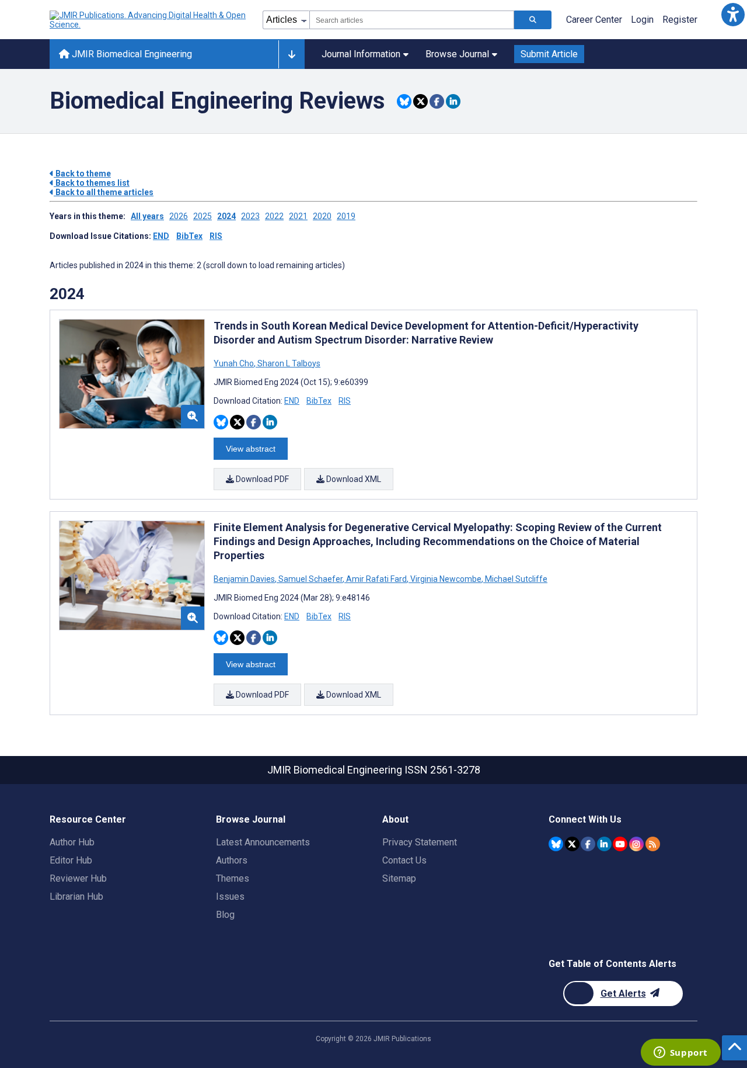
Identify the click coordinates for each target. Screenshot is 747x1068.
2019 (346, 216)
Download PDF (261, 479)
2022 (274, 216)
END (161, 236)
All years (147, 216)
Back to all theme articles (103, 192)
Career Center (594, 19)
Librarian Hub (76, 896)
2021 (298, 216)
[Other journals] (291, 54)
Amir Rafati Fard (376, 579)
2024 (226, 216)
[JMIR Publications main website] (149, 20)
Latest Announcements (263, 842)
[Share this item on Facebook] (437, 101)
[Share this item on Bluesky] (404, 101)
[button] (733, 14)
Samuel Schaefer (310, 579)
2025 (202, 216)
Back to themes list (92, 183)
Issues (230, 896)
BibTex (189, 236)
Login (642, 19)
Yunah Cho (235, 363)
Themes (232, 878)
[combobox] (411, 20)
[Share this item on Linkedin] (453, 101)
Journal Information (361, 54)
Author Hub (72, 842)
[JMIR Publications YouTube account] (620, 844)
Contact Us (404, 860)
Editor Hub (71, 860)
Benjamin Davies (245, 579)
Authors (231, 860)
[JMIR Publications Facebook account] (588, 844)
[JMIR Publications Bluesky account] (556, 844)
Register (679, 19)
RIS (216, 236)
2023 (250, 216)
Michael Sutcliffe (515, 579)
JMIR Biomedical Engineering (130, 54)
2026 (178, 216)
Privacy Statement (419, 842)
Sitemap (399, 878)
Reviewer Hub (78, 878)
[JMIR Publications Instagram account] (636, 844)
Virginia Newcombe (446, 579)
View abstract (250, 448)
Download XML (352, 479)
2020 (322, 216)
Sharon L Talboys (288, 363)
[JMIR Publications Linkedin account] (604, 844)
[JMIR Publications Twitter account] (572, 844)
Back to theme (82, 173)
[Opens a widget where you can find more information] (680, 1053)
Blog (225, 914)
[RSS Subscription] (652, 844)
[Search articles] (532, 20)
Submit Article (549, 54)
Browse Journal (457, 54)
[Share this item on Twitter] (420, 101)
